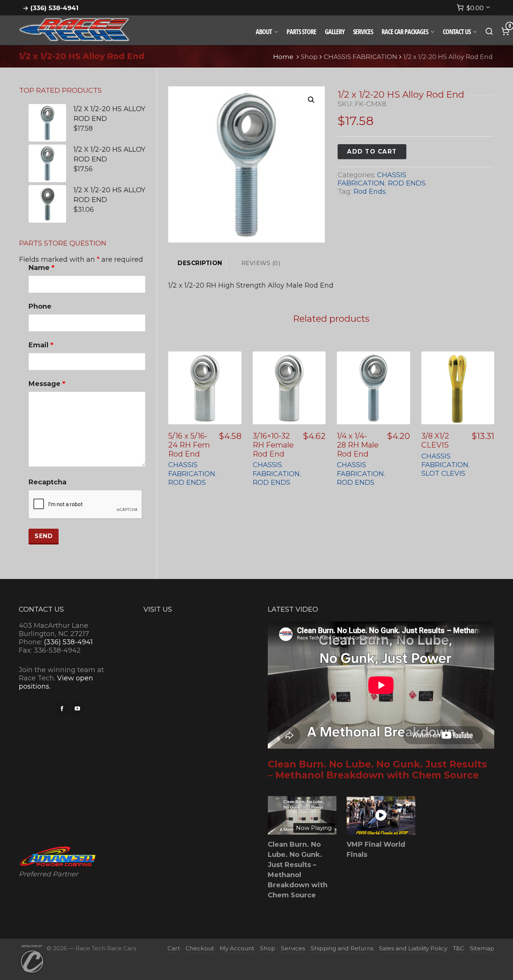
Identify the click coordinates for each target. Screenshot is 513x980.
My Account (237, 948)
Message (47, 384)
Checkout (200, 948)
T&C (458, 948)
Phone (40, 306)
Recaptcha (47, 482)
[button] (311, 100)
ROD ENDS (406, 183)
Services (293, 948)
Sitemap (482, 948)
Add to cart (372, 151)
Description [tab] (200, 263)
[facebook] (62, 708)
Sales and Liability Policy (413, 948)
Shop (309, 56)
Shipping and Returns (342, 948)
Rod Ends (369, 191)
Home (283, 56)
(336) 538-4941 (54, 8)
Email (41, 345)
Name (41, 268)
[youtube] (77, 708)
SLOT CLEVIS (443, 473)
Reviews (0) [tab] (261, 263)
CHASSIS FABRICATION (360, 56)
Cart (173, 948)
